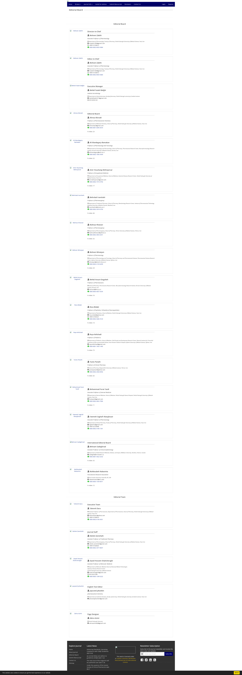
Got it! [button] (237, 672)
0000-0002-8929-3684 (96, 47)
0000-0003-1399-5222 (96, 576)
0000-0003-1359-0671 (96, 481)
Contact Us (137, 4)
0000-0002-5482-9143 (96, 319)
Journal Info (88, 4)
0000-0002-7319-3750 (96, 182)
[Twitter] (146, 659)
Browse (77, 4)
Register (170, 4)
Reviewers (128, 4)
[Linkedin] (151, 659)
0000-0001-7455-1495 (96, 346)
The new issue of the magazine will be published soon (98, 661)
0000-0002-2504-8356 (96, 372)
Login (163, 4)
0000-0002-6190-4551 (96, 519)
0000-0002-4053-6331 (96, 235)
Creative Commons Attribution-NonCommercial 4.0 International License (125, 660)
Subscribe (169, 654)
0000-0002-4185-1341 (96, 428)
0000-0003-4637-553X (96, 291)
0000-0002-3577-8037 (96, 548)
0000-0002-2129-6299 (96, 264)
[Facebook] (142, 659)
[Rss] (154, 659)
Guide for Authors (101, 4)
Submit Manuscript (116, 4)
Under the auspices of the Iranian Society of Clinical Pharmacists (97, 666)
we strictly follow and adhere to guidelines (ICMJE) (97, 657)
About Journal (73, 652)
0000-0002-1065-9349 (96, 154)
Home (70, 4)
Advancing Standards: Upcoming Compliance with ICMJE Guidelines (98, 650)
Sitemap (71, 663)
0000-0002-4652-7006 (96, 401)
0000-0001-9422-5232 (96, 457)
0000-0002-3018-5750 (96, 209)
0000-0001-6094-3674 (96, 128)
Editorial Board (73, 655)
